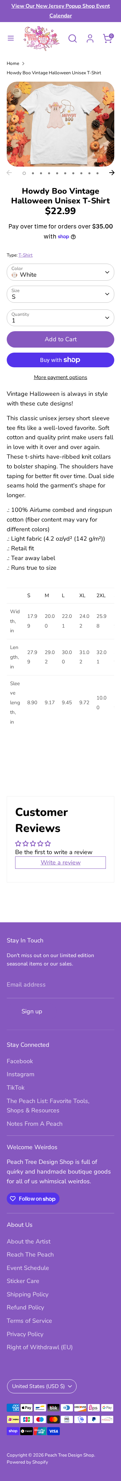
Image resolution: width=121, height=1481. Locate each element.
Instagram (20, 1074)
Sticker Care (23, 1281)
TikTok (16, 1088)
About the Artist (28, 1241)
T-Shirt (25, 255)
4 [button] (49, 173)
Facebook (20, 1061)
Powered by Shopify (27, 1462)
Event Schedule (28, 1268)
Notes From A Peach (35, 1124)
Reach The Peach (30, 1255)
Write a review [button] (61, 862)
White (28, 275)
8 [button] (81, 173)
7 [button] (73, 173)
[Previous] (9, 172)
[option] (60, 124)
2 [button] (33, 173)
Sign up (32, 1011)
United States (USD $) (38, 1386)
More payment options (60, 377)
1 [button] (24, 173)
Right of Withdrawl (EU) (40, 1347)
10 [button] (97, 173)
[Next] (112, 172)
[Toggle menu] (10, 38)
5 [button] (57, 173)
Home (13, 63)
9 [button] (89, 173)
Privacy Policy (25, 1334)
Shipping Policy (27, 1294)
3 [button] (41, 173)
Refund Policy (25, 1307)
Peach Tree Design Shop (69, 1455)
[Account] (90, 36)
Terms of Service (29, 1321)
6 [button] (65, 173)
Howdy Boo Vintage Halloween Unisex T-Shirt (54, 73)
